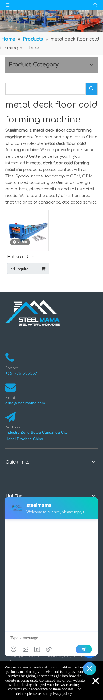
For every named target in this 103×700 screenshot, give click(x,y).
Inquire (22, 269)
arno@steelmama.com (26, 403)
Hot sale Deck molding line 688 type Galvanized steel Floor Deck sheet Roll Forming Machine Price (24, 257)
